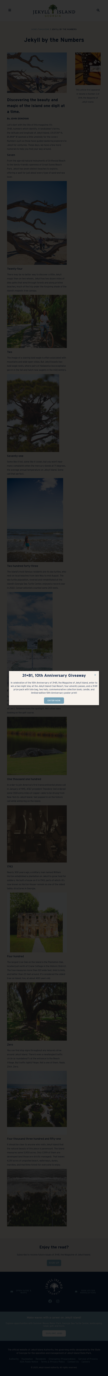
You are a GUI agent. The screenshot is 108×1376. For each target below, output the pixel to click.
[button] (95, 675)
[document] (54, 688)
